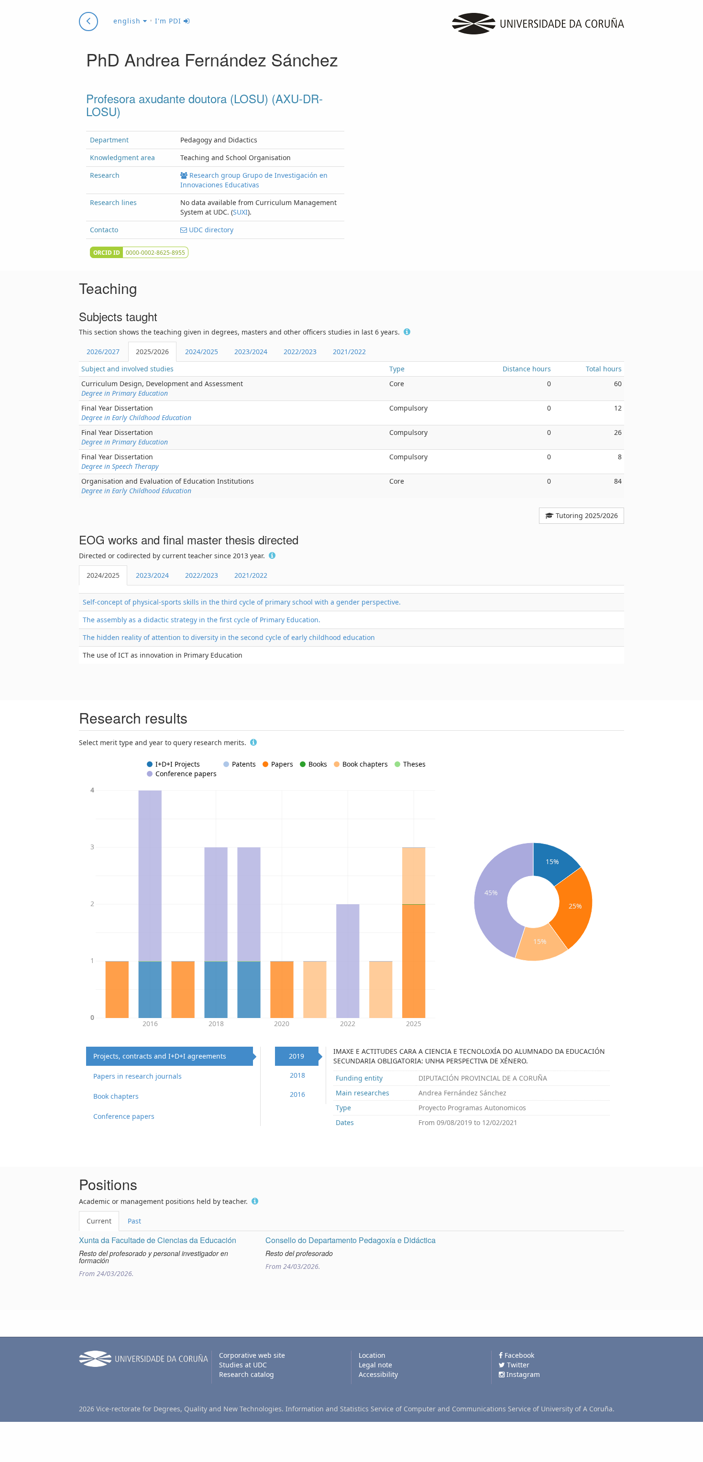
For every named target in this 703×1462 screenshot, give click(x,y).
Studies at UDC (243, 1364)
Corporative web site (252, 1355)
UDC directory (210, 229)
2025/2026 (152, 351)
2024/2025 (201, 351)
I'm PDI (169, 20)
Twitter (517, 1364)
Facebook (518, 1355)
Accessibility (378, 1374)
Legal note (375, 1364)
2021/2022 (349, 351)
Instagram (522, 1374)
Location (372, 1355)
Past (134, 1220)
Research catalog (246, 1374)
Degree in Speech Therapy (120, 466)
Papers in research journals (137, 1076)
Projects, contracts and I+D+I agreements (159, 1056)
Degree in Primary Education (124, 393)
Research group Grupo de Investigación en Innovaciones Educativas (254, 180)
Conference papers (123, 1116)
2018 (297, 1075)
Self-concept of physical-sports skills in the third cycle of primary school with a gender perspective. (242, 601)
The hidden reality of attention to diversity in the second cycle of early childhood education (229, 637)
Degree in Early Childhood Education (136, 417)
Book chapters (116, 1096)
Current (99, 1220)
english (128, 20)
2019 (296, 1056)
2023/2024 (250, 351)
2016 (297, 1094)
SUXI (240, 212)
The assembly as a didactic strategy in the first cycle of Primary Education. (201, 619)
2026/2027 (103, 351)
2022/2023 (300, 351)
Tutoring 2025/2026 (586, 515)
